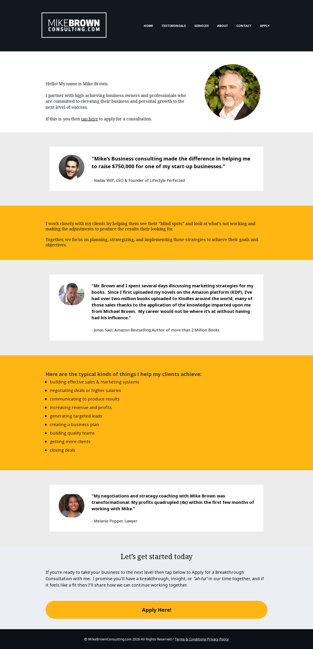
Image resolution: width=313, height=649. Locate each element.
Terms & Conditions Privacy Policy (202, 639)
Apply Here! (156, 609)
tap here (89, 119)
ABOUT (222, 26)
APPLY (265, 26)
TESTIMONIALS (173, 26)
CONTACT (243, 26)
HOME (148, 26)
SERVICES (201, 26)
